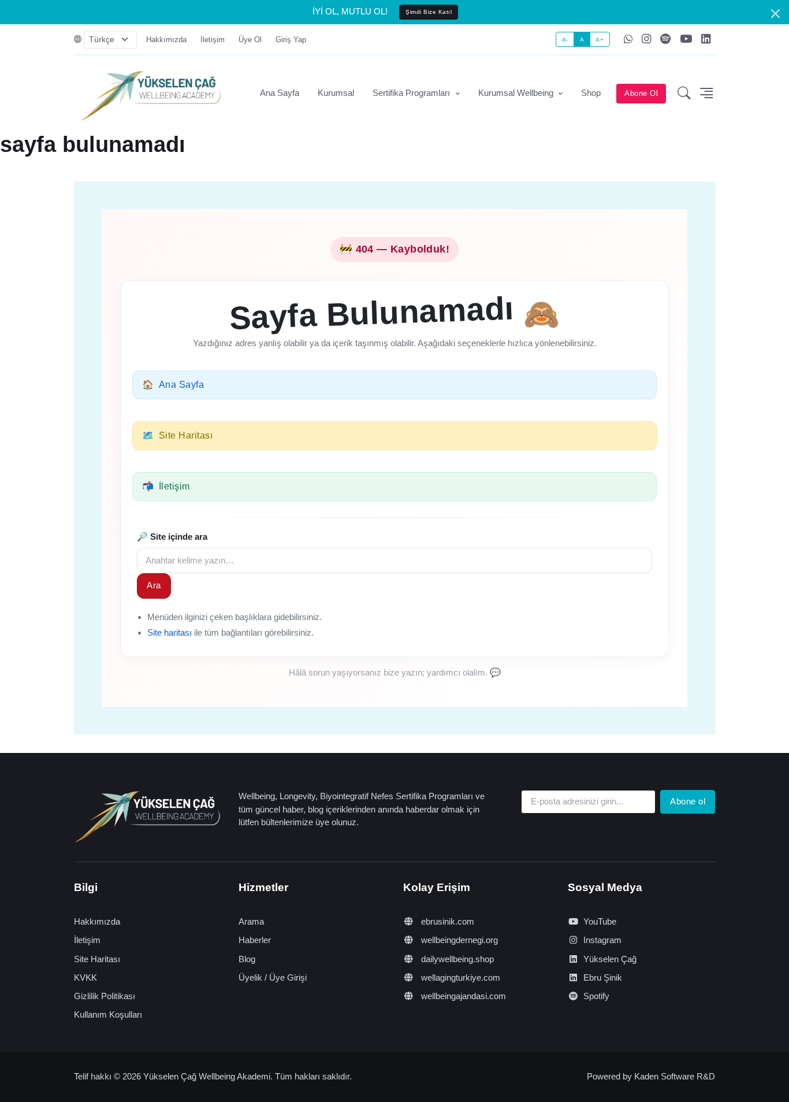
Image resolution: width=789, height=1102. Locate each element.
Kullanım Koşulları (108, 1014)
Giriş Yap (291, 39)
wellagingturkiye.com (459, 977)
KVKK (85, 977)
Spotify (596, 996)
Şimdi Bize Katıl (428, 12)
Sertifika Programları (412, 93)
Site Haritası (97, 959)
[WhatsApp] (628, 40)
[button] (684, 93)
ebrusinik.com (446, 921)
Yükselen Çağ (610, 959)
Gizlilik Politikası (104, 996)
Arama (251, 921)
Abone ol (687, 801)
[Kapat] (775, 13)
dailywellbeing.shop (456, 959)
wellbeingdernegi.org (458, 940)
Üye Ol (250, 39)
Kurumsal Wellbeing (517, 93)
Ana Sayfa (279, 93)
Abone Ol (641, 93)
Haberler (255, 940)
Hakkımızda (166, 39)
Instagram (602, 940)
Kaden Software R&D (674, 1076)
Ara (154, 585)
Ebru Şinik (602, 977)
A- (565, 39)
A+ (600, 39)
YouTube (599, 921)
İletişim (212, 39)
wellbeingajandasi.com (462, 996)
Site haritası (169, 632)
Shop (591, 93)
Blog (247, 959)
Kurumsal (336, 93)
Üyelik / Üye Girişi (273, 977)
